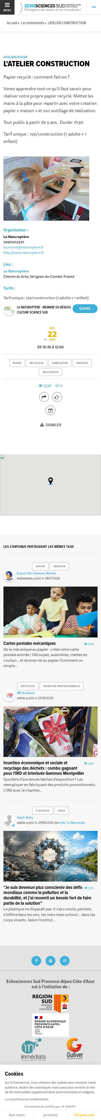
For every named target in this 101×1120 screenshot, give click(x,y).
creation (82, 363)
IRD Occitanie (26, 693)
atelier (40, 566)
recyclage (37, 363)
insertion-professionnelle (61, 686)
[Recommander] (57, 397)
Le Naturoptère (16, 271)
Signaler (53, 425)
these (61, 811)
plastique (42, 811)
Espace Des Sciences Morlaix (36, 573)
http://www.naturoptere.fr (23, 252)
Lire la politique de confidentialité (26, 1099)
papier (17, 363)
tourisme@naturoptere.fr (23, 247)
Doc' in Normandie (73, 823)
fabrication (60, 363)
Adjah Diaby (25, 817)
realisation (50, 372)
